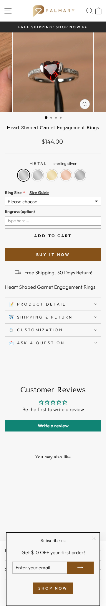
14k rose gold (66, 175)
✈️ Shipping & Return (41, 317)
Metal (53, 163)
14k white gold (38, 175)
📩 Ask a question (37, 342)
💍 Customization (36, 329)
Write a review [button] (53, 426)
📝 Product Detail (37, 304)
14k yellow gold (52, 175)
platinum (80, 175)
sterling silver (23, 175)
